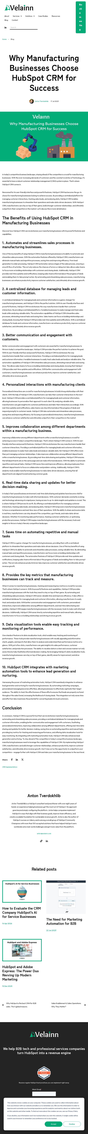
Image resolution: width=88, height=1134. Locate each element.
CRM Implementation (9, 767)
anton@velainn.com (44, 834)
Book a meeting (80, 17)
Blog (6, 20)
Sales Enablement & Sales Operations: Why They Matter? (66, 1005)
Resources (56, 16)
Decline (72, 1124)
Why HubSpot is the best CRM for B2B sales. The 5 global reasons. (21, 1005)
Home (4, 39)
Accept (53, 1124)
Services (16, 16)
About (6, 16)
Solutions (28, 16)
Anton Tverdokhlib (41, 101)
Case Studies (43, 16)
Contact (15, 20)
